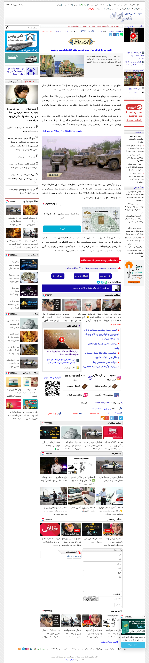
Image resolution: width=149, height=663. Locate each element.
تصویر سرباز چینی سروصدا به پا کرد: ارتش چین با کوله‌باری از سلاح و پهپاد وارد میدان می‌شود (101, 334)
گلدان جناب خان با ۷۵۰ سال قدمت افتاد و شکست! (134, 63)
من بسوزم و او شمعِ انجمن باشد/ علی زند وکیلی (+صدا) (15, 71)
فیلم (106, 9)
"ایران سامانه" (69, 660)
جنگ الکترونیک (97, 408)
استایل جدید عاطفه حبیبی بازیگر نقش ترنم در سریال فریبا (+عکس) (134, 167)
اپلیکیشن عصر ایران (52, 377)
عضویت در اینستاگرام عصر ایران (104, 378)
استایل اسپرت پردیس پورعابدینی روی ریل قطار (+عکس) (135, 158)
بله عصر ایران (47, 131)
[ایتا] (103, 418)
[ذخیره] (85, 31)
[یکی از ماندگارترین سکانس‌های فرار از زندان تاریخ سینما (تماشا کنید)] (61, 339)
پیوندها (74, 649)
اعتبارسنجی (77, 556)
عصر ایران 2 (100, 9)
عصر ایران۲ (114, 649)
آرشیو (125, 5)
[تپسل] (44, 204)
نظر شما (118, 550)
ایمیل (119, 564)
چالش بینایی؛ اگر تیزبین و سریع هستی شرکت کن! (134, 239)
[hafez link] (81, 41)
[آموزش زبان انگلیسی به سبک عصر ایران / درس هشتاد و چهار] (134, 79)
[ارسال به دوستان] (83, 31)
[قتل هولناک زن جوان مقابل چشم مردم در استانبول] (134, 35)
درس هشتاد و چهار (135, 88)
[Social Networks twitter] (102, 282)
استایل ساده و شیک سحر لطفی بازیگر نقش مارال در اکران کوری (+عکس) (135, 178)
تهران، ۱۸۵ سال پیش (26, 156)
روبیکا (57, 131)
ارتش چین (107, 408)
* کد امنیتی (117, 594)
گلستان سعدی (73, 386)
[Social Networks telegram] (98, 282)
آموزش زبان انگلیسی (104, 395)
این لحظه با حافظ (103, 386)
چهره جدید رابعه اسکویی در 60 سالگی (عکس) (136, 139)
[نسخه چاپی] (81, 31)
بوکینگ (69, 556)
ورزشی (59, 5)
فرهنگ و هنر (131, 9)
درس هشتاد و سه (135, 93)
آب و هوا (106, 5)
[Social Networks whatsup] (106, 282)
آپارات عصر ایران (75, 395)
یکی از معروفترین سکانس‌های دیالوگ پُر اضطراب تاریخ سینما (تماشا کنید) (23, 178)
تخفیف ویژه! (133, 644)
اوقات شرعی (98, 5)
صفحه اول (140, 5)
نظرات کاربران (81, 276)
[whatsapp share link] (121, 34)
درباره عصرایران (103, 649)
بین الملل (140, 9)
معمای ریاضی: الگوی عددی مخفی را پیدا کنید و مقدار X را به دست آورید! (134, 231)
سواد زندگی (83, 5)
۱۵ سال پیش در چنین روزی (75, 378)
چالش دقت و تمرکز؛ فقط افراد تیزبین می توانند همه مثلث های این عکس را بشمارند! (134, 196)
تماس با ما (132, 5)
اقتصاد (70, 5)
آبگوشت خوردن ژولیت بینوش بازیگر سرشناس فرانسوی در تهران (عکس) (134, 148)
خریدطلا (62, 228)
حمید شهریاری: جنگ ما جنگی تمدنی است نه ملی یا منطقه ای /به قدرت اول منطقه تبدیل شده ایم (87, 26)
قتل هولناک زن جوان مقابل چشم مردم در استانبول (135, 55)
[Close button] (144, 616)
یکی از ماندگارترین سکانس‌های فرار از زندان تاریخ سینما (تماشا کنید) (63, 353)
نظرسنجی (113, 5)
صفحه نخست (119, 31)
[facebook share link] (114, 34)
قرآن (117, 9)
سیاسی (76, 5)
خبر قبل (59, 276)
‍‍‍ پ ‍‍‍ (90, 31)
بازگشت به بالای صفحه (110, 642)
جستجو (120, 5)
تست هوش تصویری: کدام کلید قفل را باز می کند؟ (135, 253)
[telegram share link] (117, 34)
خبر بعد (103, 276)
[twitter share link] (110, 34)
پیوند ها (90, 5)
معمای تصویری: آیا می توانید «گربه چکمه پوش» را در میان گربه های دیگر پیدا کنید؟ (134, 208)
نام (120, 554)
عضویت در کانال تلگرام (72, 131)
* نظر (119, 573)
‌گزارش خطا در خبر (47, 32)
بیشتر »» (129, 26)
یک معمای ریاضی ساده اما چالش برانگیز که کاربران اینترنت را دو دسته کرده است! (134, 220)
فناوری (111, 31)
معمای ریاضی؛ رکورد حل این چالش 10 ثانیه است (134, 245)
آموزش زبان (91, 9)
